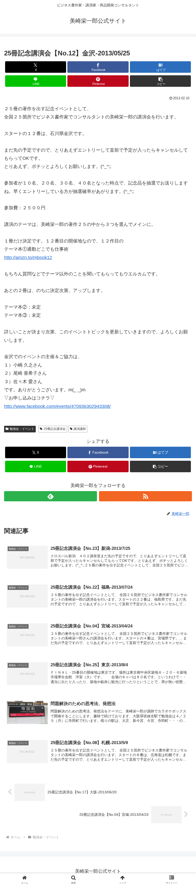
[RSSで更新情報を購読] (145, 496)
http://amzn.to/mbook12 (28, 257)
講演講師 (80, 429)
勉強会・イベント (22, 429)
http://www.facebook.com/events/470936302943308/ (57, 406)
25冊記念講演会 (55, 429)
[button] (160, 81)
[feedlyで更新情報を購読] (50, 496)
